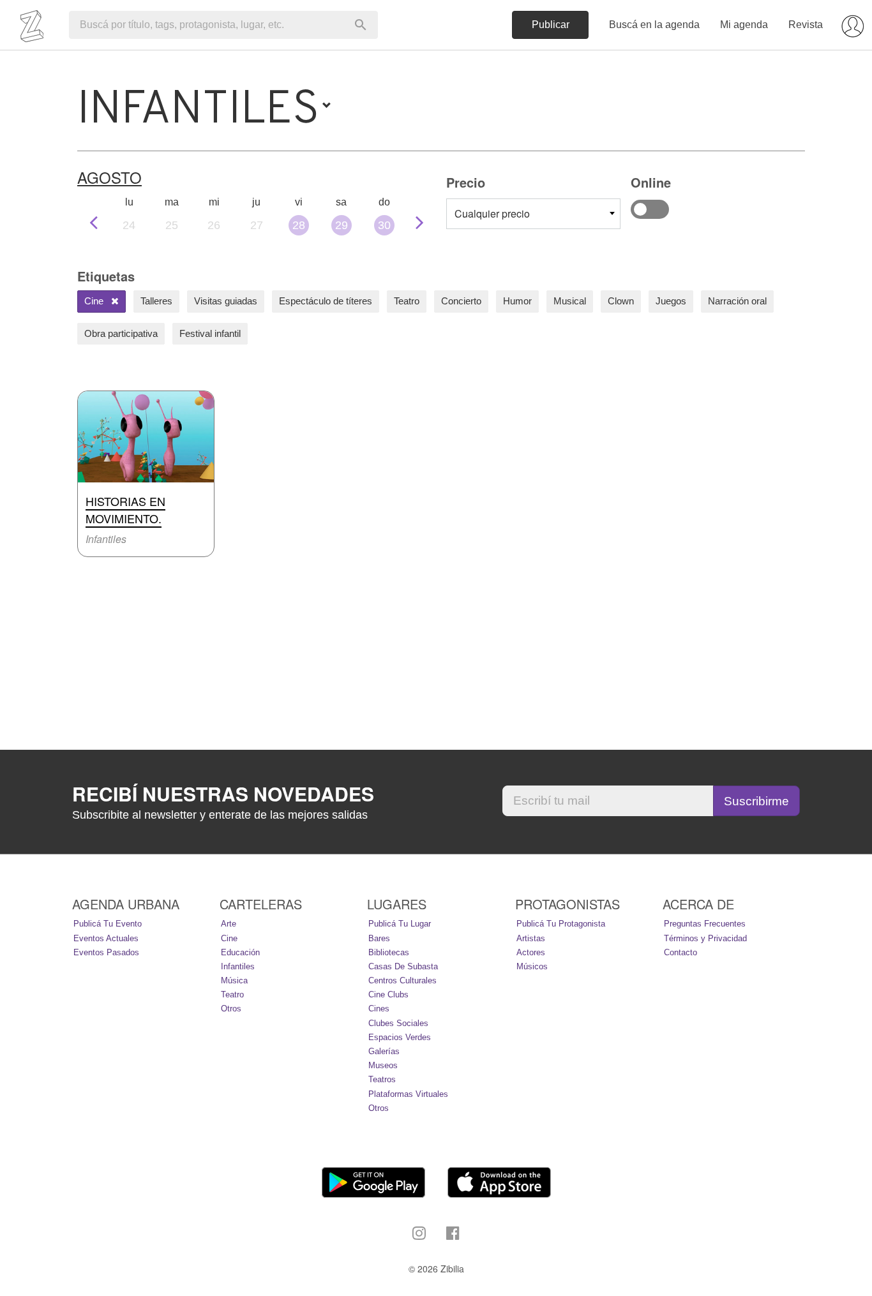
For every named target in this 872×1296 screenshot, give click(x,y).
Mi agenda (744, 24)
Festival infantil (210, 333)
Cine (95, 300)
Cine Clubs (388, 994)
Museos (383, 1065)
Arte (228, 923)
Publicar (550, 24)
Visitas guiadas (225, 300)
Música (234, 980)
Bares (379, 938)
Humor (517, 300)
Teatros (382, 1079)
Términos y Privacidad (705, 938)
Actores (530, 952)
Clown (621, 300)
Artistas (530, 938)
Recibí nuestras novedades (223, 793)
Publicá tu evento (107, 923)
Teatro (406, 300)
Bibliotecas (388, 952)
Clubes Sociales (398, 1023)
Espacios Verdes (399, 1037)
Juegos (671, 300)
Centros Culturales (402, 980)
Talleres (156, 300)
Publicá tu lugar (399, 923)
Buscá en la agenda (654, 24)
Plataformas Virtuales (408, 1094)
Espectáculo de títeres (325, 300)
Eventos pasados (106, 952)
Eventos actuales (106, 938)
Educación (240, 952)
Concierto (461, 300)
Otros (231, 1008)
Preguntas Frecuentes (705, 923)
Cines (378, 1008)
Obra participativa (121, 333)
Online (650, 209)
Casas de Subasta (403, 966)
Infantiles (238, 966)
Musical (569, 300)
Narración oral (737, 300)
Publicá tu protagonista (560, 923)
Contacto (680, 952)
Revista (805, 24)
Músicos (532, 966)
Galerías (384, 1051)
